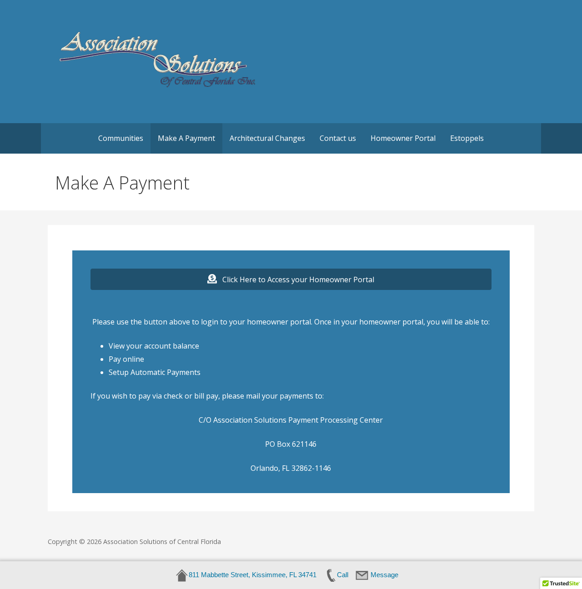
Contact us (338, 138)
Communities (120, 138)
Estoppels (467, 138)
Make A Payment (186, 138)
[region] (118, 523)
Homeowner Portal (403, 138)
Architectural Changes (267, 138)
